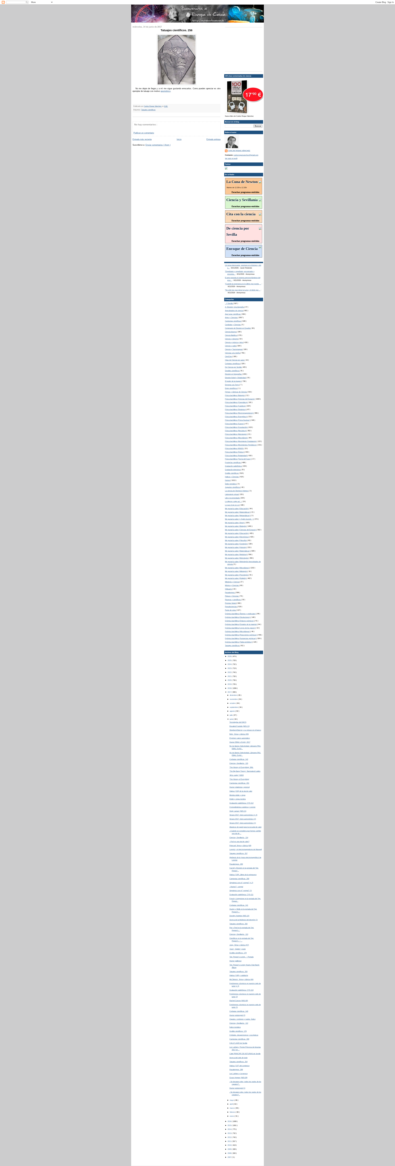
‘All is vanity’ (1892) (236, 775)
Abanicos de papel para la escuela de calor (245, 827)
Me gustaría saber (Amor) (235, 523)
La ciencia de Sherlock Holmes (237, 491)
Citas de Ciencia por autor (235, 360)
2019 (230, 684)
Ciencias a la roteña (232, 353)
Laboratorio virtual (232, 494)
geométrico (165, 91)
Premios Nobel (230, 603)
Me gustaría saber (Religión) (236, 578)
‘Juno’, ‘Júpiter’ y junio (237, 949)
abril (231, 1104)
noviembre (234, 699)
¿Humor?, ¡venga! (236, 887)
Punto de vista (230, 610)
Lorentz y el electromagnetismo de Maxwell (245, 849)
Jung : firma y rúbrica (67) (239, 945)
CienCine (228, 356)
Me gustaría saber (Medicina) (236, 554)
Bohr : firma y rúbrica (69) (239, 734)
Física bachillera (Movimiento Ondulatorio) (241, 441)
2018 (230, 688)
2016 (230, 1121)
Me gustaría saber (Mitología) (236, 571)
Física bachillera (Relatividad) (236, 455)
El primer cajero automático (239, 738)
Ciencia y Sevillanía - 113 (238, 934)
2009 (230, 1149)
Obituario (228, 589)
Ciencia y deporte (232, 339)
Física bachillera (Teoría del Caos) (238, 459)
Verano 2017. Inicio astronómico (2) (242, 819)
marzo (232, 1108)
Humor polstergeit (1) (237, 1088)
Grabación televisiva (233, 470)
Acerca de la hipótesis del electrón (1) (243, 920)
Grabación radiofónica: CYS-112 (241, 803)
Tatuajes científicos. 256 (238, 924)
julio (231, 715)
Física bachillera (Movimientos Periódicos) (241, 445)
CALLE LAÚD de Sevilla (238, 1043)
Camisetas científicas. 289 (239, 1039)
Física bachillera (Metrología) (236, 434)
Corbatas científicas (232, 364)
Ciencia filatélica (231, 335)
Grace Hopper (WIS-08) (238, 1078)
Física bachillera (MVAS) (234, 448)
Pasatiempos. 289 (236, 864)
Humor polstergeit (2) (237, 1015)
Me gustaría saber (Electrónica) (237, 537)
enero (232, 1116)
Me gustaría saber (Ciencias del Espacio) (240, 530)
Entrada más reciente (142, 139)
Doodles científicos (232, 371)
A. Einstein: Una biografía (234, 307)
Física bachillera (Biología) (235, 395)
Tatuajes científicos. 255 (238, 971)
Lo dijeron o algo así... (233, 501)
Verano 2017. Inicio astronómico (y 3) (243, 815)
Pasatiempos (230, 592)
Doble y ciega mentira (237, 799)
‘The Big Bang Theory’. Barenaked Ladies (244, 771)
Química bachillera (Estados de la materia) (241, 624)
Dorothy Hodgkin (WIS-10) (239, 916)
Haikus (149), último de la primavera (242, 875)
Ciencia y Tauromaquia (234, 349)
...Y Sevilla (229, 303)
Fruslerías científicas (233, 462)
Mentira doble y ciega (237, 795)
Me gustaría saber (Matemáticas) (237, 512)
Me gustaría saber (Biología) (236, 526)
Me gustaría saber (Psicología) (237, 575)
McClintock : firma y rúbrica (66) (241, 979)
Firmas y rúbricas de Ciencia (236, 392)
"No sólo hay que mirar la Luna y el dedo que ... (242, 290)
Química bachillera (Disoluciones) (238, 617)
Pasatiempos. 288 (236, 1069)
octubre (233, 703)
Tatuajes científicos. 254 (238, 1062)
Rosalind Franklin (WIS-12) (239, 726)
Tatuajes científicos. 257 (238, 853)
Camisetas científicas (233, 321)
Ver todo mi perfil (231, 158)
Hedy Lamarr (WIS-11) (237, 811)
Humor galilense (235, 961)
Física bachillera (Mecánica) (236, 431)
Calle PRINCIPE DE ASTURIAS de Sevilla (244, 1054)
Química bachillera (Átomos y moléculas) (240, 614)
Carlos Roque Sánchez (153, 106)
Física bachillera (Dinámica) (235, 409)
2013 (230, 1133)
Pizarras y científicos (233, 600)
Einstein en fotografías (233, 374)
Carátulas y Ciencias (233, 325)
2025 (230, 660)
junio (232, 719)
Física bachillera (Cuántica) (235, 406)
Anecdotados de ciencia (234, 310)
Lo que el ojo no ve (232, 505)
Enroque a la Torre (232, 385)
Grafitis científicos (232, 473)
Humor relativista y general (239, 787)
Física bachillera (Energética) (236, 417)
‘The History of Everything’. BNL (241, 767)
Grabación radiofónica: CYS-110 (241, 990)
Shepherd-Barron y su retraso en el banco (245, 730)
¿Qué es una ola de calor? (239, 841)
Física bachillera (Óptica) (234, 452)
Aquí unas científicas (233, 314)
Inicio (179, 139)
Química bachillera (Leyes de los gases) (240, 628)
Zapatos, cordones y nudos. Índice (242, 1019)
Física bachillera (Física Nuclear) (237, 420)
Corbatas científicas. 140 (238, 1011)
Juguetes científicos (232, 487)
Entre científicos (231, 388)
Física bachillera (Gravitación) (236, 427)
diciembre (233, 695)
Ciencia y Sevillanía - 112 (238, 1023)
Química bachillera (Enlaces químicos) (239, 621)
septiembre (234, 707)
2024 (230, 664)
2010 (230, 1145)
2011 (230, 1141)
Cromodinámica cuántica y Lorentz (242, 807)
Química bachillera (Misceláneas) (237, 631)
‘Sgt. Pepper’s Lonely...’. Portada (241, 957)
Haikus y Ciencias (232, 477)
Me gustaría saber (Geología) (236, 544)
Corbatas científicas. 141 (238, 905)
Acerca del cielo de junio (238, 1058)
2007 (230, 1157)
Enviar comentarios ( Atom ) (158, 145)
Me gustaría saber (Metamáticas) (237, 515)
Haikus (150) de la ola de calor (240, 791)
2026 (230, 656)
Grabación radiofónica (233, 466)
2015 (230, 1125)
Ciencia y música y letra (234, 342)
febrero (233, 1112)
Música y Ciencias (232, 585)
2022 (230, 672)
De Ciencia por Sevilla (233, 367)
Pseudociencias (231, 607)
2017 (230, 692)
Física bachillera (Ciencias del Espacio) (240, 399)
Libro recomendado (232, 498)
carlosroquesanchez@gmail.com (246, 155)
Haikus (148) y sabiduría (238, 975)
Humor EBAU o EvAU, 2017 (239, 742)
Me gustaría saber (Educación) (237, 508)
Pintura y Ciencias (232, 596)
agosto (232, 711)
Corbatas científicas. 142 (238, 759)
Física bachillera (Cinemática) (236, 402)
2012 (230, 1137)
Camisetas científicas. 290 (239, 879)
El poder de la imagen (233, 381)
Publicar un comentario (143, 133)
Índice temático (231, 484)
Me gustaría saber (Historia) (236, 547)
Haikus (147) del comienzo (239, 1066)
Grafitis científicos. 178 (238, 1031)
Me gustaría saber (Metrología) (237, 558)
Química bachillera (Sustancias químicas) (241, 638)
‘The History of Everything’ (239, 779)
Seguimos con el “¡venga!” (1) (240, 890)
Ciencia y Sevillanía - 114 (238, 837)
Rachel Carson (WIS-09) (238, 1001)
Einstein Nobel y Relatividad (235, 378)
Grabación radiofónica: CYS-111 (241, 894)
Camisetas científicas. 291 (239, 783)
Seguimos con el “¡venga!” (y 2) (241, 883)
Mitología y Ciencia (232, 582)
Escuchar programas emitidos (245, 192)
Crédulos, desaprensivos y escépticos (243, 1035)
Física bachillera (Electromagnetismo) (239, 413)
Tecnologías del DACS (237, 722)
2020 (230, 680)
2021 (230, 676)
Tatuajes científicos (148, 110)
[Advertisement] (244, 49)
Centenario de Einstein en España (238, 328)
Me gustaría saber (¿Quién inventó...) (239, 519)
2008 (230, 1153)
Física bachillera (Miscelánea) (236, 438)
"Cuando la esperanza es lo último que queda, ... (243, 284)
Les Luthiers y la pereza (238, 1073)
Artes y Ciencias (231, 317)
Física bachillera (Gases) (234, 424)
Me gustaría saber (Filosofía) (236, 540)
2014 (230, 1129)
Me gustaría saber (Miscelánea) (237, 568)
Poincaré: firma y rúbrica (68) (240, 845)
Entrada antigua (213, 139)
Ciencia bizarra (231, 332)
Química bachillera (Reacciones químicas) (241, 635)
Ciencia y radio (231, 346)
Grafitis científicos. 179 (238, 953)
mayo (232, 1100)
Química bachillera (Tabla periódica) (238, 642)
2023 (230, 668)
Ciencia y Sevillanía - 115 (238, 763)
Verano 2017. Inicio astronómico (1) (242, 823)
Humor (228, 480)
